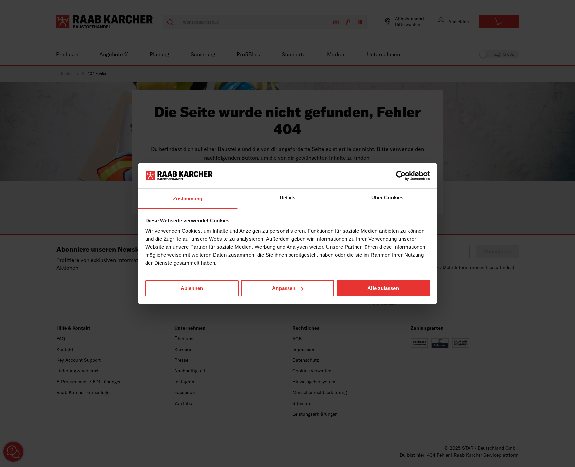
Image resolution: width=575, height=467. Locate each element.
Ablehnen (192, 288)
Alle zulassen (383, 288)
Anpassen (283, 288)
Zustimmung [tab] (188, 198)
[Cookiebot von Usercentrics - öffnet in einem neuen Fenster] (401, 176)
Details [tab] (288, 197)
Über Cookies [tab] (387, 197)
